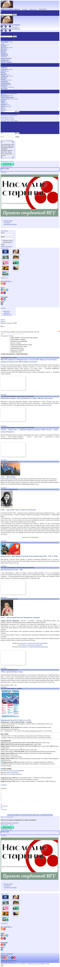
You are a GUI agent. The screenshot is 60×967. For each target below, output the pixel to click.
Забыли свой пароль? (6, 246)
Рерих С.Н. (4, 52)
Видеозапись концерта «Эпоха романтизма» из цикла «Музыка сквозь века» (27, 398)
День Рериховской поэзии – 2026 (12, 569)
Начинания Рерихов (6, 58)
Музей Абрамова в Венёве (8, 119)
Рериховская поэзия (6, 80)
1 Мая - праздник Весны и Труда (12, 672)
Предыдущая (4, 806)
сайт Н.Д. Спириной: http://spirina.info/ (32, 645)
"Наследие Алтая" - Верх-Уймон (9, 120)
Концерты (3, 74)
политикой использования (34, 963)
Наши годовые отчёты (7, 69)
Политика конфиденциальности (7, 962)
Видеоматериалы (5, 104)
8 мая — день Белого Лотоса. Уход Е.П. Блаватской (18, 510)
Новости (3, 94)
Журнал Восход (5, 96)
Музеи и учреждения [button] (4, 112)
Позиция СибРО (5, 60)
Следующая (4, 809)
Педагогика (4, 78)
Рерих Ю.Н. (4, 50)
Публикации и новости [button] (4, 91)
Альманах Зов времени (7, 97)
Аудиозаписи (4, 103)
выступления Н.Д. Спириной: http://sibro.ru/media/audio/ (33, 646)
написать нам (33, 9)
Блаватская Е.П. (5, 45)
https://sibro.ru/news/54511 (45, 405)
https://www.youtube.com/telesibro (12, 774)
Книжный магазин (6, 83)
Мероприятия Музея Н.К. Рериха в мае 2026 (16, 720)
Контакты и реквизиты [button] (7, 953)
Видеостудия (4, 85)
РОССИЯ (3, 108)
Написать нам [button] (4, 955)
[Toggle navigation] (1, 11)
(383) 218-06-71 (5, 13)
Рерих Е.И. (3, 46)
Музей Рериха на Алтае (7, 117)
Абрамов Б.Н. (4, 53)
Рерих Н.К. (4, 48)
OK (2, 965)
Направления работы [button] (4, 64)
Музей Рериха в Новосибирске (9, 115)
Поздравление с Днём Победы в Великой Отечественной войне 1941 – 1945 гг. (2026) (29, 556)
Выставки (3, 73)
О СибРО (3, 67)
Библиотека (4, 99)
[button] (6, 281)
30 (1, 804)
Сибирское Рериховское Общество (9, 960)
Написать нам (7, 314)
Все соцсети (4, 110)
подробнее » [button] (4, 394)
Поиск (14, 14)
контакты (24, 9)
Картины (3, 101)
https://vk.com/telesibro (12, 772)
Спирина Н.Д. (4, 55)
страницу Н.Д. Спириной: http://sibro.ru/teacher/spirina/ (33, 643)
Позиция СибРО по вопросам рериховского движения (10, 222)
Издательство (4, 81)
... (1, 791)
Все (2, 807)
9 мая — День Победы (8, 477)
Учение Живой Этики (6, 41)
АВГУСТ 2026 (5, 168)
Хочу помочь (4, 89)
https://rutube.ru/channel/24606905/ (15, 770)
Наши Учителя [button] (3, 39)
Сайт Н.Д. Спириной (6, 62)
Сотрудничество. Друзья (7, 87)
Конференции (4, 76)
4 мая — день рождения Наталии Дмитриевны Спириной (20, 617)
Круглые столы (5, 71)
